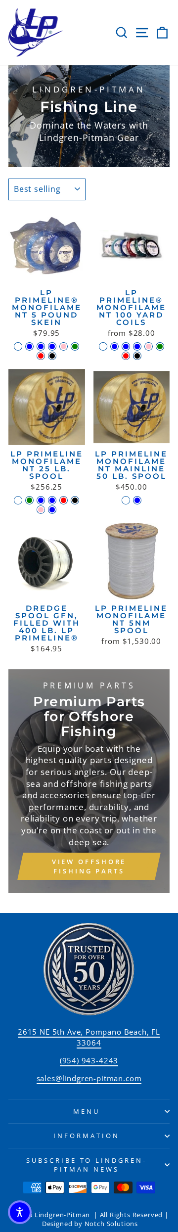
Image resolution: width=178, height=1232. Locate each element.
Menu (86, 1111)
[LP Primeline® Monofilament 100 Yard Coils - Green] (160, 346)
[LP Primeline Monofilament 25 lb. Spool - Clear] (18, 500)
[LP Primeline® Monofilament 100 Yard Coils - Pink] (148, 346)
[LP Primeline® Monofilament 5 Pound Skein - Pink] (63, 346)
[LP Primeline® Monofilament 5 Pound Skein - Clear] (18, 346)
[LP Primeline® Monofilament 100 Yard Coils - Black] (137, 356)
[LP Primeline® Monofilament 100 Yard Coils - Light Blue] (114, 346)
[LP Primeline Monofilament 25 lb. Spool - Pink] (40, 509)
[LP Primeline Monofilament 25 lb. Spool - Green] (29, 500)
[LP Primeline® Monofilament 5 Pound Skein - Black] (52, 356)
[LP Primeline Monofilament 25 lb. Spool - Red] (63, 500)
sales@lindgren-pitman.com (89, 1078)
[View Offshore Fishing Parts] (89, 781)
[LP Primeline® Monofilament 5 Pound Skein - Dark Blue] (40, 346)
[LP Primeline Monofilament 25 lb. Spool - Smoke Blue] (52, 509)
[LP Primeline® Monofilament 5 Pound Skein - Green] (75, 346)
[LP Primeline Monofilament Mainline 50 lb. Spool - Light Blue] (137, 500)
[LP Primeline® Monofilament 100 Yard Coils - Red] (126, 356)
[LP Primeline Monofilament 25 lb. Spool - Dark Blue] (52, 500)
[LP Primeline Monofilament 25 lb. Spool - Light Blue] (40, 500)
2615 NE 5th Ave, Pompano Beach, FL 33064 (89, 1037)
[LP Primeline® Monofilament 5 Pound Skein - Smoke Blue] (52, 346)
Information (86, 1135)
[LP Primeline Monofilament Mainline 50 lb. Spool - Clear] (126, 500)
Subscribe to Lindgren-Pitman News (86, 1165)
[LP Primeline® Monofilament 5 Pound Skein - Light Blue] (29, 346)
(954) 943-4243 (89, 1060)
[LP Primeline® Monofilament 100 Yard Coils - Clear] (103, 346)
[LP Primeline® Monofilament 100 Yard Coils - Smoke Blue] (137, 346)
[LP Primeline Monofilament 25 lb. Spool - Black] (75, 500)
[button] (20, 1212)
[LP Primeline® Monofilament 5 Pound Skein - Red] (40, 356)
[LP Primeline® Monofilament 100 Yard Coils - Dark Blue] (126, 346)
